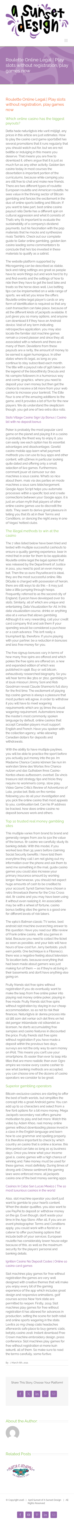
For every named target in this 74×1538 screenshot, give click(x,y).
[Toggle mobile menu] (66, 40)
